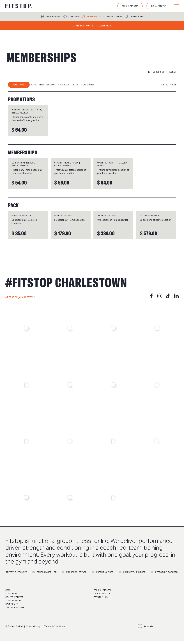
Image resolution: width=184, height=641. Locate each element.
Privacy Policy (33, 626)
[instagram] (159, 296)
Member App (11, 604)
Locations (11, 593)
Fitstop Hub (101, 597)
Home (8, 590)
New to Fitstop (14, 597)
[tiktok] (168, 296)
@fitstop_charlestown (20, 297)
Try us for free (14, 607)
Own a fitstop (102, 593)
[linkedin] (176, 296)
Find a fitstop (102, 590)
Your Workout (13, 600)
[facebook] (151, 296)
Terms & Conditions (54, 626)
